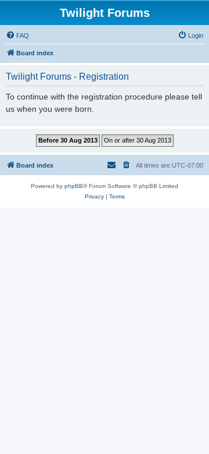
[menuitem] (17, 35)
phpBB (73, 186)
